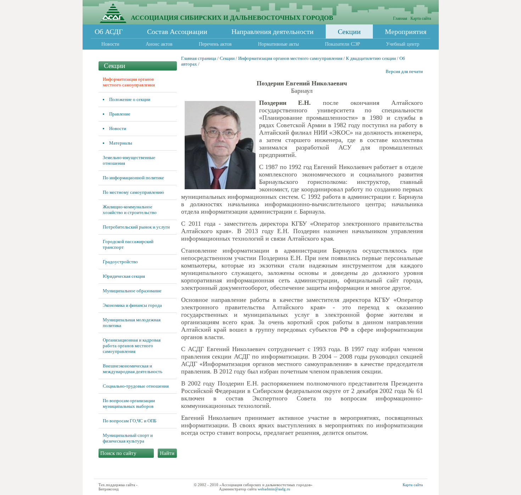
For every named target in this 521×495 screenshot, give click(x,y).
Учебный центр (402, 44)
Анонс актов (159, 44)
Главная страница (198, 58)
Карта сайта (420, 18)
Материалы (120, 143)
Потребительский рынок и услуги (136, 227)
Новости (110, 44)
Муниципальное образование (132, 290)
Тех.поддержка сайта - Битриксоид (118, 487)
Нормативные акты (278, 44)
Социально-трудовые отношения (136, 386)
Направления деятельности (272, 31)
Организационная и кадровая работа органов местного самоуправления (132, 345)
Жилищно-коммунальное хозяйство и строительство (130, 209)
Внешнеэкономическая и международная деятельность (132, 368)
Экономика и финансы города (132, 305)
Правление (119, 114)
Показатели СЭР (342, 44)
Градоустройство (120, 261)
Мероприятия (405, 31)
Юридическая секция (124, 276)
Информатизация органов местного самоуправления (129, 82)
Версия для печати (404, 71)
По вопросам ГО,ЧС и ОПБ (129, 420)
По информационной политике (133, 177)
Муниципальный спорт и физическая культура (128, 438)
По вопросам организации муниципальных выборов (129, 403)
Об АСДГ (109, 31)
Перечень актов (215, 44)
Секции (349, 31)
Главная (400, 18)
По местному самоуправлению (133, 192)
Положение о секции (129, 99)
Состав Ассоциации (177, 31)
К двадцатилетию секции (371, 58)
